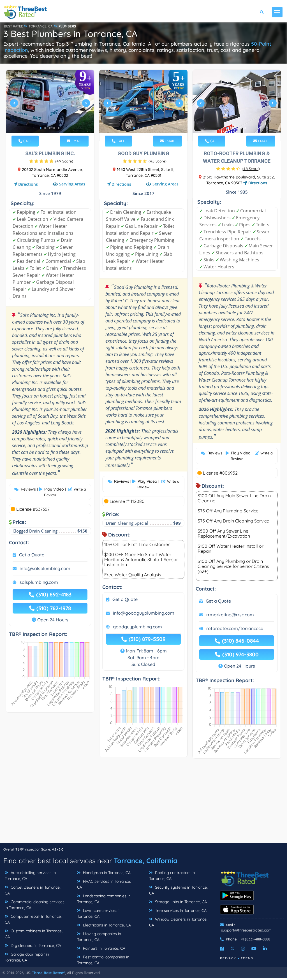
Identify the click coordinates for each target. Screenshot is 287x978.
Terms (247, 958)
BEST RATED (14, 26)
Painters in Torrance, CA (103, 948)
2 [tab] (45, 128)
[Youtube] (253, 948)
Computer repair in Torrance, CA (33, 919)
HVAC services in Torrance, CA (104, 884)
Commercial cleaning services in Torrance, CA (34, 904)
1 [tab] (40, 128)
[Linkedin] (265, 948)
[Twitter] (232, 948)
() (64, 161)
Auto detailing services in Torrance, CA (30, 875)
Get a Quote (31, 554)
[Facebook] (222, 948)
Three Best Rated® (48, 972)
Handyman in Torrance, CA (106, 872)
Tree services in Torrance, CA (180, 910)
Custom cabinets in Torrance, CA (34, 933)
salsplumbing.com (39, 582)
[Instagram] (243, 948)
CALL (27, 141)
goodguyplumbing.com (137, 626)
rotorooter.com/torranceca (234, 628)
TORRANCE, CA (41, 26)
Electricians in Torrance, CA (106, 925)
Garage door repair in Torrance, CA (27, 957)
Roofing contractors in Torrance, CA (172, 875)
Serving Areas (72, 184)
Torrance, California (145, 860)
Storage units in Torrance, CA (180, 901)
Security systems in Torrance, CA (178, 890)
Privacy (228, 958)
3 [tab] (49, 128)
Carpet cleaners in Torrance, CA (33, 890)
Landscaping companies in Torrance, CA (104, 898)
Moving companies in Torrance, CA (99, 936)
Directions (28, 184)
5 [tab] (58, 128)
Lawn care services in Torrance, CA (99, 913)
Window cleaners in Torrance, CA (178, 922)
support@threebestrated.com (246, 930)
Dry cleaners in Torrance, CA (35, 945)
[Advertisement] (143, 804)
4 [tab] (54, 128)
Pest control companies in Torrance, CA (103, 959)
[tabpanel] (50, 105)
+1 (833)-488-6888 (255, 939)
